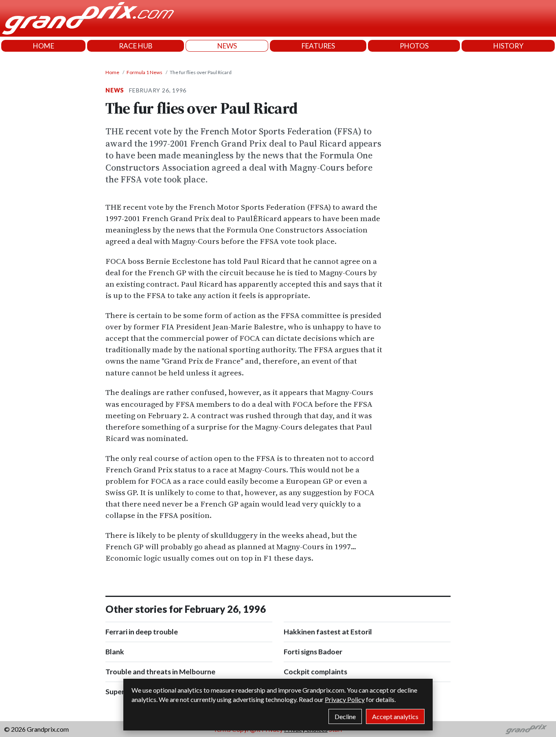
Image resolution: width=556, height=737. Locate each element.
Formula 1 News (144, 72)
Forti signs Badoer (313, 651)
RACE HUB (136, 46)
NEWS (227, 46)
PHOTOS (414, 46)
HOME (43, 46)
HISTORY (508, 46)
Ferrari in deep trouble (141, 631)
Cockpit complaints (315, 671)
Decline (345, 716)
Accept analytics (395, 716)
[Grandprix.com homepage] (526, 729)
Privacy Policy (345, 699)
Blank (114, 651)
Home (112, 72)
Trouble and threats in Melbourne (160, 671)
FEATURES (318, 46)
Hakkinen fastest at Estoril (328, 631)
